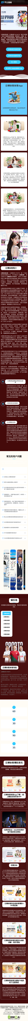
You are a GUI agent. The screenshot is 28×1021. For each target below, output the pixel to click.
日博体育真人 (7, 617)
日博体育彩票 (7, 627)
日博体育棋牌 (7, 620)
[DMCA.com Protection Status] (14, 1016)
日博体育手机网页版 (14, 49)
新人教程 (14, 62)
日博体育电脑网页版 (14, 55)
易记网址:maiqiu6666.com (14, 68)
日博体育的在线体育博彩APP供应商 (14, 904)
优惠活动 (14, 865)
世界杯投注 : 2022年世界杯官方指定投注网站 (14, 831)
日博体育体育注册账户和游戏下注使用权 (14, 981)
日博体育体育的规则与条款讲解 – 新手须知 (14, 941)
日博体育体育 (7, 613)
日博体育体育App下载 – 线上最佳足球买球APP (14, 796)
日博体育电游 (7, 630)
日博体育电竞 (7, 623)
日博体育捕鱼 (7, 634)
